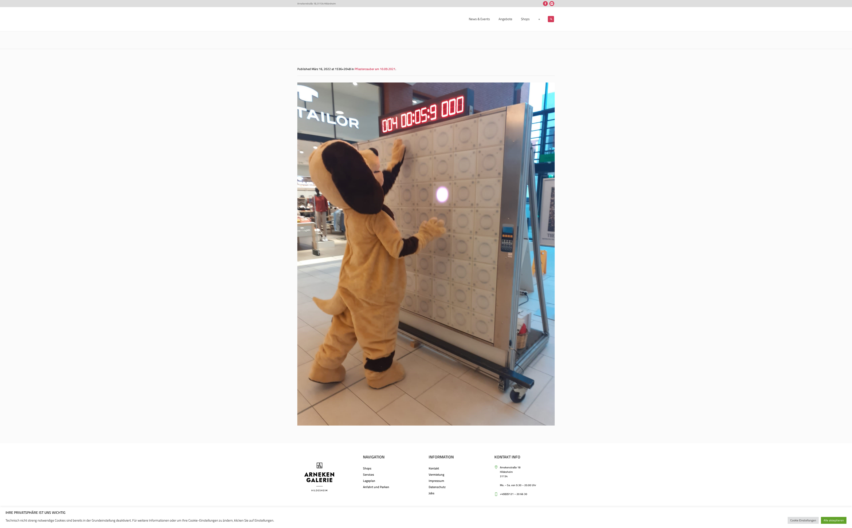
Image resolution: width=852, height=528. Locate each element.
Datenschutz (437, 487)
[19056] (426, 254)
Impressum (436, 480)
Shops (367, 468)
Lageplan (369, 480)
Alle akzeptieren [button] (834, 520)
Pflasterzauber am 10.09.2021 (375, 69)
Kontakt (434, 468)
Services (368, 474)
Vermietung (436, 474)
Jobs (431, 493)
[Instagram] (551, 3)
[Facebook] (545, 3)
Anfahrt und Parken (376, 487)
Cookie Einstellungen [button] (803, 520)
